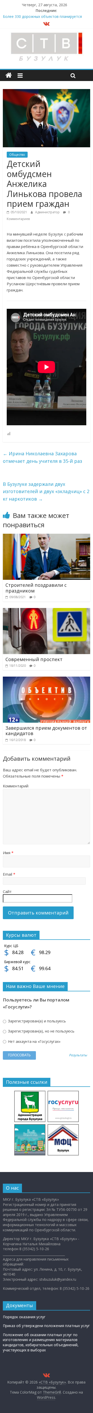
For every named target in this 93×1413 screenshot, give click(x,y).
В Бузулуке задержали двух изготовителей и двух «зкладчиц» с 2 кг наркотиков (46, 491)
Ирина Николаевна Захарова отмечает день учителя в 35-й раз (42, 457)
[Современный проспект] (46, 611)
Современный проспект (34, 659)
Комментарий (15, 785)
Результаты (78, 1055)
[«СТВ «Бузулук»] (8, 75)
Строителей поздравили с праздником (36, 588)
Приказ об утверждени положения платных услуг (46, 1325)
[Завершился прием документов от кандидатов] (46, 680)
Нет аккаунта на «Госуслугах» (33, 1041)
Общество (17, 154)
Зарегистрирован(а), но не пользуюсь (40, 1031)
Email (9, 874)
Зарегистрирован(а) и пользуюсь (36, 1021)
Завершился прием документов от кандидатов (46, 731)
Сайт (7, 891)
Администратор (47, 212)
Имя (8, 852)
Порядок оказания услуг (24, 1316)
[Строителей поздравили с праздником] (46, 537)
